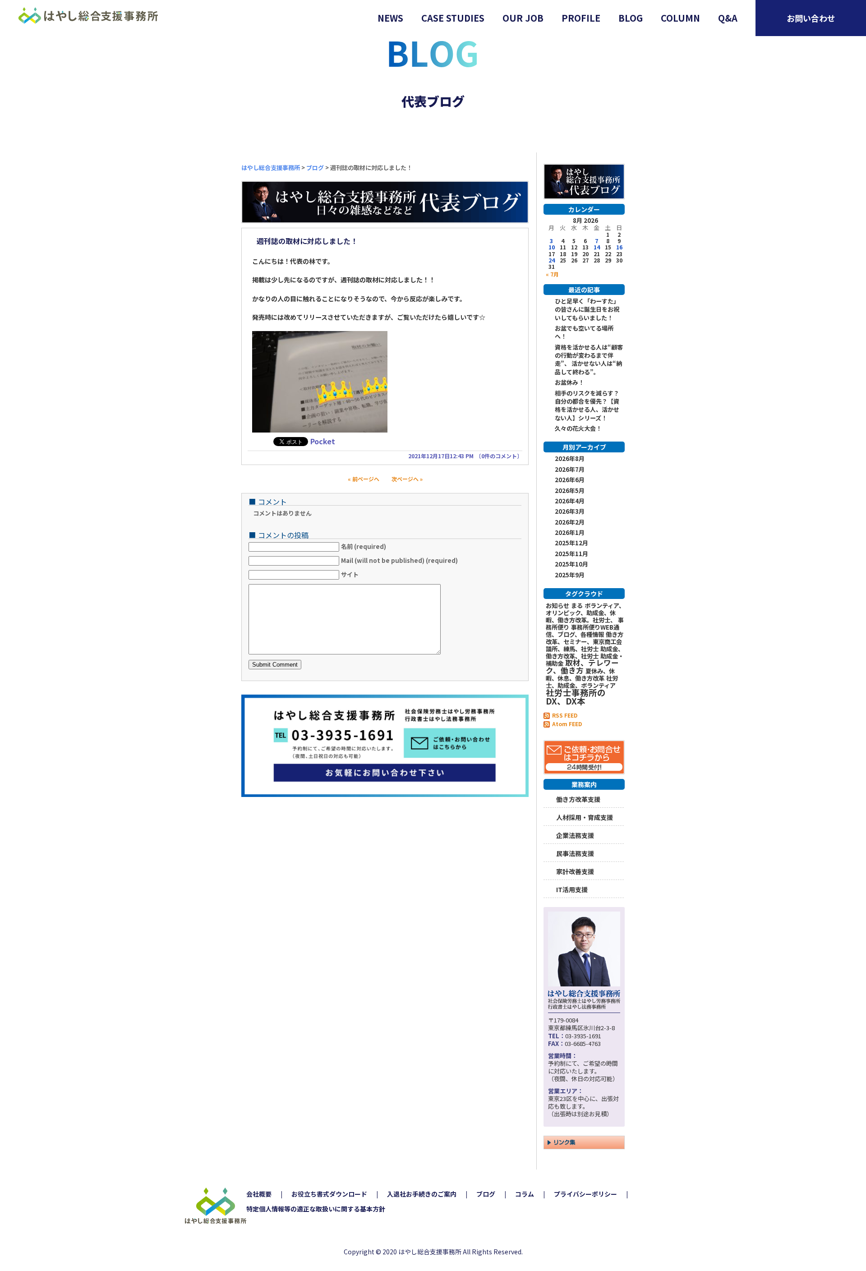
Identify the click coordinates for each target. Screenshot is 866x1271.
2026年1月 (570, 533)
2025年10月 (571, 564)
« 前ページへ (366, 479)
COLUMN (680, 17)
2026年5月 (570, 491)
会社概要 (259, 1193)
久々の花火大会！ (578, 428)
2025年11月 (571, 554)
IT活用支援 (572, 889)
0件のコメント (499, 456)
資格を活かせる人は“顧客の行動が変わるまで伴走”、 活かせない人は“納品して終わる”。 (589, 359)
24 (551, 260)
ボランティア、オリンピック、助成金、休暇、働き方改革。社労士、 (585, 612)
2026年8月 (570, 459)
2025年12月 (571, 543)
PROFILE (581, 17)
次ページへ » (404, 479)
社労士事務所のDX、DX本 (576, 696)
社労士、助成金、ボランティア (582, 682)
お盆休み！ (569, 382)
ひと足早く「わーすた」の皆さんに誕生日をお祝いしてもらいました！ (587, 309)
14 (597, 247)
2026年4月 (570, 501)
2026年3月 (570, 511)
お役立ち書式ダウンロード (329, 1193)
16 (619, 247)
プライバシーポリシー (585, 1193)
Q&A (727, 17)
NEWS (390, 17)
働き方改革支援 (578, 798)
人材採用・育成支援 (584, 816)
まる (577, 605)
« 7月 (552, 273)
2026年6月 (570, 480)
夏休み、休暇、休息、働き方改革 (580, 674)
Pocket (322, 441)
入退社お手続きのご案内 (421, 1193)
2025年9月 (570, 575)
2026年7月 (570, 469)
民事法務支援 (575, 853)
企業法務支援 (575, 834)
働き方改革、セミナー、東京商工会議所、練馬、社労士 (584, 641)
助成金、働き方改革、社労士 (585, 652)
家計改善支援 (575, 871)
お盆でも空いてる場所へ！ (584, 332)
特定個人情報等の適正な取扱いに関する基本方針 (315, 1208)
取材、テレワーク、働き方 (582, 666)
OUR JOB (523, 17)
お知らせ (557, 605)
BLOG (630, 17)
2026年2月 (570, 522)
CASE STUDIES (452, 17)
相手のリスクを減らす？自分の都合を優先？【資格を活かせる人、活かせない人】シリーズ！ (587, 405)
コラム (524, 1193)
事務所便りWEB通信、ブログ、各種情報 (582, 631)
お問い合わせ (811, 18)
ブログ (485, 1193)
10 (551, 247)
